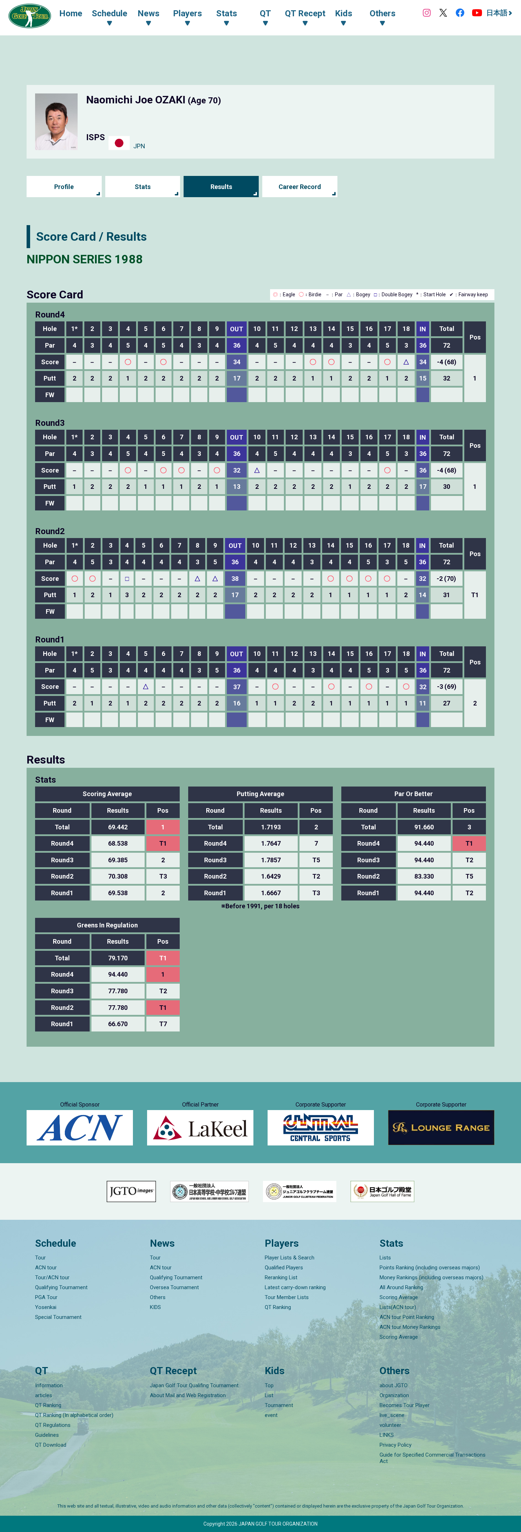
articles (43, 1395)
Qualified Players (284, 1267)
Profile (64, 186)
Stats (143, 186)
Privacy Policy (395, 1445)
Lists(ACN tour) (398, 1307)
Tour (40, 1257)
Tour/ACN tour (52, 1277)
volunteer (390, 1425)
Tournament (279, 1405)
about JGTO (394, 1385)
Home (70, 13)
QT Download (50, 1445)
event (271, 1415)
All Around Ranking (401, 1287)
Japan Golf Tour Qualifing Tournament (194, 1385)
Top (269, 1385)
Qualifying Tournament (61, 1287)
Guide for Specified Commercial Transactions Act (433, 1458)
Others (158, 1297)
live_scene (392, 1415)
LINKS (387, 1435)
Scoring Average (399, 1297)
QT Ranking (278, 1307)
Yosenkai (45, 1307)
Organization (394, 1395)
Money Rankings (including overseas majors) (431, 1277)
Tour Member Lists (287, 1297)
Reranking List (281, 1277)
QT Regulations (53, 1425)
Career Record (300, 186)
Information (49, 1385)
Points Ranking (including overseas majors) (430, 1267)
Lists (385, 1257)
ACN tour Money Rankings (410, 1327)
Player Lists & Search (289, 1257)
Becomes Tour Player (405, 1405)
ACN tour (46, 1267)
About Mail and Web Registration (188, 1395)
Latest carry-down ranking (295, 1287)
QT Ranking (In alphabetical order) (74, 1415)
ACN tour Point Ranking (407, 1317)
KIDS (155, 1307)
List (269, 1395)
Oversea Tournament (174, 1287)
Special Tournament (58, 1317)
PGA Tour (46, 1297)
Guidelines (47, 1435)
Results (221, 186)
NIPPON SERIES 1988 (85, 259)
